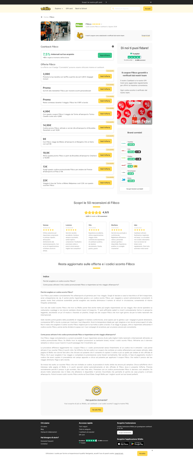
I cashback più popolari (86, 432)
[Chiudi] (151, 2)
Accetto (142, 453)
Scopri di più (146, 35)
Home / (47, 17)
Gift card (82, 435)
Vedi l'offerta (105, 76)
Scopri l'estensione (125, 432)
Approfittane (105, 55)
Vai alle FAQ (96, 410)
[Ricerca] (113, 8)
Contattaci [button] (44, 444)
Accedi (147, 9)
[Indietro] (42, 17)
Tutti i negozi (83, 426)
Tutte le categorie (84, 429)
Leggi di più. (119, 453)
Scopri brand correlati (134, 189)
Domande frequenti (47, 441)
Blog (42, 429)
